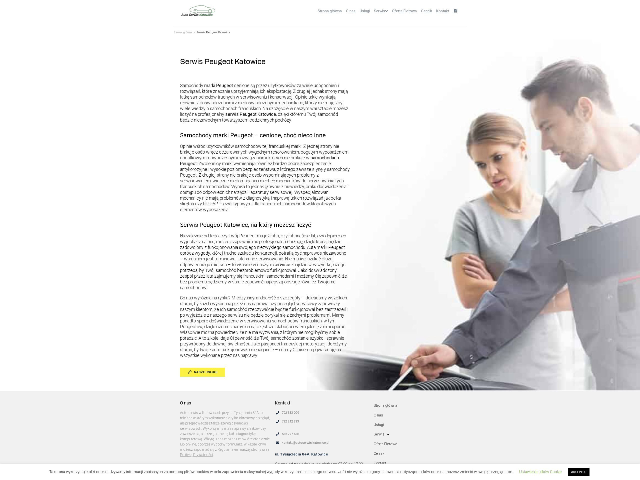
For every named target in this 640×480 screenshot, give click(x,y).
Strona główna (183, 32)
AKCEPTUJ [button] (578, 472)
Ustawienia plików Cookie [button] (540, 471)
